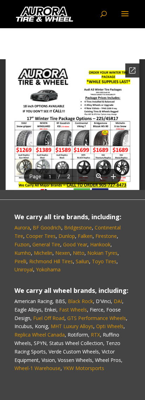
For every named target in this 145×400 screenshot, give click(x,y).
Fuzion (22, 244)
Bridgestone (78, 227)
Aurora (22, 227)
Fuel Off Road (48, 318)
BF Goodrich (47, 227)
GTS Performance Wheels (96, 318)
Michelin (43, 253)
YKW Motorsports (83, 368)
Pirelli (20, 261)
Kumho (22, 253)
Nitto (78, 253)
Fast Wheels (73, 309)
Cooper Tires (41, 236)
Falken (85, 236)
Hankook (100, 244)
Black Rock (80, 301)
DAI (118, 301)
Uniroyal (23, 269)
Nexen (62, 253)
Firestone (106, 236)
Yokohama (48, 269)
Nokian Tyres (102, 253)
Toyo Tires (104, 261)
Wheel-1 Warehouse (37, 368)
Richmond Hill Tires (51, 261)
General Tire (46, 244)
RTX (95, 334)
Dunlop (66, 236)
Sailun (82, 261)
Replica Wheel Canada (39, 334)
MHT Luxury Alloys (72, 326)
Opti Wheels (110, 326)
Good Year (75, 244)
